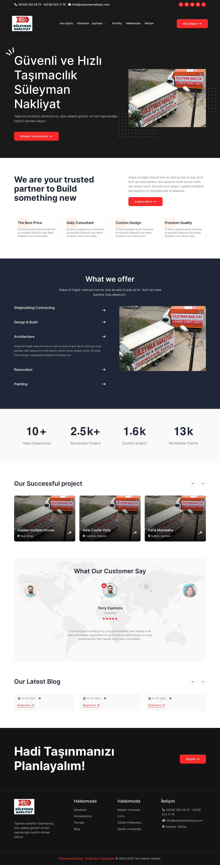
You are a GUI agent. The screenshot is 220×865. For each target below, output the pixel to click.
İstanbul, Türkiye (176, 826)
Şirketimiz (80, 810)
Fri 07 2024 (27, 698)
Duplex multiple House (36, 530)
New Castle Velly (97, 530)
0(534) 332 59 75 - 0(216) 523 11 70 (42, 4)
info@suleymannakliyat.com (90, 4)
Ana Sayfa (66, 23)
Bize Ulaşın (190, 23)
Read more (24, 705)
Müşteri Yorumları (129, 810)
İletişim (149, 23)
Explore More (144, 201)
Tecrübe (79, 822)
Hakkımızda (133, 23)
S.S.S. (121, 816)
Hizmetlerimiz (83, 816)
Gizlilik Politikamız (129, 822)
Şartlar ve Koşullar (129, 829)
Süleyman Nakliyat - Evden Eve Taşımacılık (87, 858)
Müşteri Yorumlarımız (34, 136)
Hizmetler (83, 23)
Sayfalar (97, 23)
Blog (77, 829)
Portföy (117, 23)
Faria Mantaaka (160, 530)
